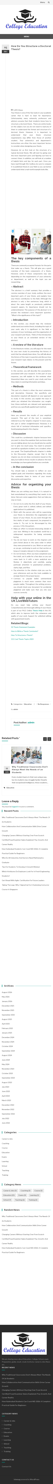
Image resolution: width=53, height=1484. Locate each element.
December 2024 (8, 1037)
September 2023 (8, 1078)
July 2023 (5, 1087)
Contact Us (6, 1466)
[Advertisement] (26, 80)
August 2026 (7, 992)
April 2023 (6, 1096)
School (4, 1166)
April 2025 (6, 1024)
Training (5, 1175)
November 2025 (8, 1010)
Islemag (17, 1479)
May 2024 (5, 1064)
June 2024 (6, 1060)
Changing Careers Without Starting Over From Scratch (23, 835)
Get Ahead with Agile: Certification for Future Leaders (23, 880)
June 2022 (6, 1123)
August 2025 (7, 1019)
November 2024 (8, 1042)
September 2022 (8, 1114)
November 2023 (8, 1069)
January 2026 (7, 1001)
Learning (5, 1161)
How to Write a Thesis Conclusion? (24, 631)
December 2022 (8, 1105)
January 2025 (7, 1033)
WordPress (34, 1479)
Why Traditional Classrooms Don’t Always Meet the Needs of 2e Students (30, 770)
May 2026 (5, 997)
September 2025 (8, 1015)
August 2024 (7, 1055)
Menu (42, 2)
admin (15, 709)
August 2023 (7, 1082)
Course (5, 1148)
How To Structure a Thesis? (22, 635)
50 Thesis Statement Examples (23, 627)
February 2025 (7, 1028)
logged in (15, 807)
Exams (4, 1157)
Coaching (5, 1143)
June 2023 (6, 1091)
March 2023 (6, 1100)
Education (28, 704)
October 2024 (7, 1046)
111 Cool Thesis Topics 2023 (22, 639)
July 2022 (5, 1118)
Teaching (5, 1170)
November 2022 (8, 1109)
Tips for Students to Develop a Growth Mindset (21, 867)
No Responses (43, 704)
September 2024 (8, 1051)
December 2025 (8, 1006)
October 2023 (7, 1073)
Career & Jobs (7, 1139)
